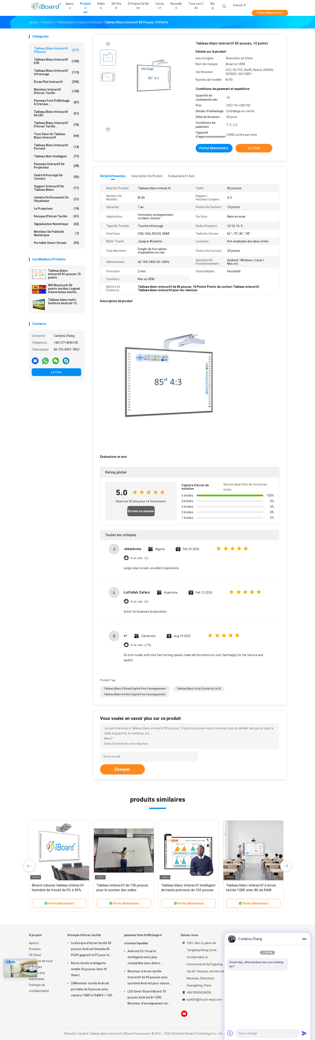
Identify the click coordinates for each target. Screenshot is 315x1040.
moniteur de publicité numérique (56, 233)
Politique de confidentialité (39, 988)
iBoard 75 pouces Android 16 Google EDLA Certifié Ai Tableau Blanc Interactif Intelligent (186, 890)
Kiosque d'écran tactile (56, 216)
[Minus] (304, 939)
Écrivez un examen (141, 511)
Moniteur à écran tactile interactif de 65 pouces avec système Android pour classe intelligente (148, 978)
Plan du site (37, 973)
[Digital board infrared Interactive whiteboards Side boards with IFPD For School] (124, 850)
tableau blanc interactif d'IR (56, 61)
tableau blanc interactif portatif (56, 146)
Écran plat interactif (56, 82)
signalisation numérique (56, 224)
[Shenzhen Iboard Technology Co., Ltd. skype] (66, 360)
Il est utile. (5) (139, 558)
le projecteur (56, 208)
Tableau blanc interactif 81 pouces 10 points (64, 274)
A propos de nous (41, 961)
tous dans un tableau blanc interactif (56, 135)
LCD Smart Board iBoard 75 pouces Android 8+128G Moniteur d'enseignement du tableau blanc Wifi (148, 998)
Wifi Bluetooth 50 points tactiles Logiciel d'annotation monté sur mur (64, 289)
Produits (35, 949)
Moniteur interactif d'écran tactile (56, 91)
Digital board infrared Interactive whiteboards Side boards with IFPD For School (123, 890)
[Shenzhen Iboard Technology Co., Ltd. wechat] (55, 360)
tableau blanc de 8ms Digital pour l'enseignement (135, 694)
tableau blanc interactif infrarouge (56, 72)
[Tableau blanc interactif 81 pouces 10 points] (39, 274)
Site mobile (36, 979)
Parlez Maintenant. (270, 13)
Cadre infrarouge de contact (56, 176)
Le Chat (56, 372)
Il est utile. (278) (140, 645)
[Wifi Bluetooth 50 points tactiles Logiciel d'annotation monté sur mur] (39, 289)
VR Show (35, 955)
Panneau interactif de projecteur (56, 165)
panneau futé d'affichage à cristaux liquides (143, 939)
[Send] (304, 1033)
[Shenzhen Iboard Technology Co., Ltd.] (45, 6)
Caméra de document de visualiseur (56, 199)
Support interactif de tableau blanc (56, 188)
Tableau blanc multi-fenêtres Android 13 (62, 301)
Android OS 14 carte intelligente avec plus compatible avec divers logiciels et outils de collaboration (144, 957)
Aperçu (34, 943)
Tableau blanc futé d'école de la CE (199, 688)
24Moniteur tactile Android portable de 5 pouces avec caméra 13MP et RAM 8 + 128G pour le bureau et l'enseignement (92, 990)
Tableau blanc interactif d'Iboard (56, 50)
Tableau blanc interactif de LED (56, 113)
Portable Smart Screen (56, 243)
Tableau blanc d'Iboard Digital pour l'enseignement (135, 688)
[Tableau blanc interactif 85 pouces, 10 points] (154, 77)
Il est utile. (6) (139, 601)
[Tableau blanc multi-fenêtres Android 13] (39, 304)
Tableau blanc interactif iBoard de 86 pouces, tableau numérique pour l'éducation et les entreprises (253, 890)
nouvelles (35, 967)
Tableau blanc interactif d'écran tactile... (56, 124)
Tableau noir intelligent (56, 156)
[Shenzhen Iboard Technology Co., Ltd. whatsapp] (45, 360)
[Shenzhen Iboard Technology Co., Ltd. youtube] (184, 1013)
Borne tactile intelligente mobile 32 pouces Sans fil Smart (89, 969)
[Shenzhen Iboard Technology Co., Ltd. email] (35, 360)
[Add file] (230, 1033)
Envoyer (122, 769)
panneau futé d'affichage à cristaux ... (56, 102)
